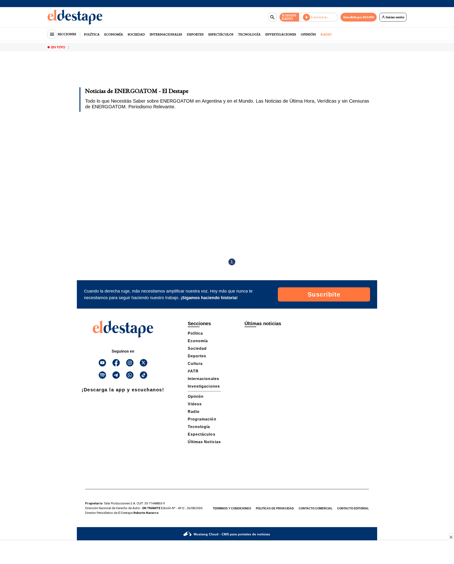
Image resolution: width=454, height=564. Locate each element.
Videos (195, 404)
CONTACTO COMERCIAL (315, 508)
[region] (227, 72)
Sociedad (136, 34)
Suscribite (324, 294)
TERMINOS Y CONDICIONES (232, 508)
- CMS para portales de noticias (232, 534)
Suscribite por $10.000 (358, 17)
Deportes (195, 34)
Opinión (308, 34)
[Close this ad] (450, 537)
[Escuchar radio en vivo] (318, 17)
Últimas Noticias (204, 442)
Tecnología (249, 34)
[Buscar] (272, 17)
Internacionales (166, 34)
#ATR (193, 371)
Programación (202, 419)
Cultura (195, 364)
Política (92, 34)
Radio (326, 34)
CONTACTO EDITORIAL (353, 508)
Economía (113, 34)
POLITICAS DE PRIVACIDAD (275, 508)
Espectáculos (220, 34)
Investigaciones (280, 34)
